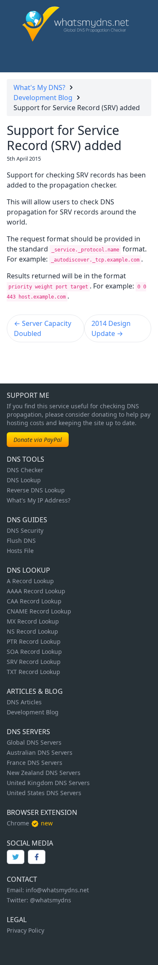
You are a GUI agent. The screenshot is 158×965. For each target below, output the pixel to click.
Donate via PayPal (37, 440)
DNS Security (25, 530)
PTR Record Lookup (34, 641)
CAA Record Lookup (34, 601)
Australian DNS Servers (39, 752)
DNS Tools (25, 459)
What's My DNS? (39, 87)
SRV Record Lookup (34, 662)
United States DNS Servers (44, 793)
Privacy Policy (25, 930)
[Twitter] (15, 857)
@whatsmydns (50, 900)
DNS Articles (24, 702)
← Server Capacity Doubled (42, 328)
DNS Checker (25, 470)
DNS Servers (28, 731)
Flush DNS (21, 541)
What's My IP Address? (38, 500)
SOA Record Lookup (34, 652)
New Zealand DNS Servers (43, 773)
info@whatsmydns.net (57, 890)
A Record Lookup (30, 581)
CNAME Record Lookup (39, 611)
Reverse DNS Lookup (36, 490)
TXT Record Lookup (33, 672)
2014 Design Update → (111, 328)
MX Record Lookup (33, 621)
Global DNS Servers (34, 742)
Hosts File (20, 551)
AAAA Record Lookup (36, 591)
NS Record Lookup (32, 631)
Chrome (18, 823)
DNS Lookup (24, 480)
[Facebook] (37, 857)
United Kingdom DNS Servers (48, 783)
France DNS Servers (34, 763)
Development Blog (42, 97)
